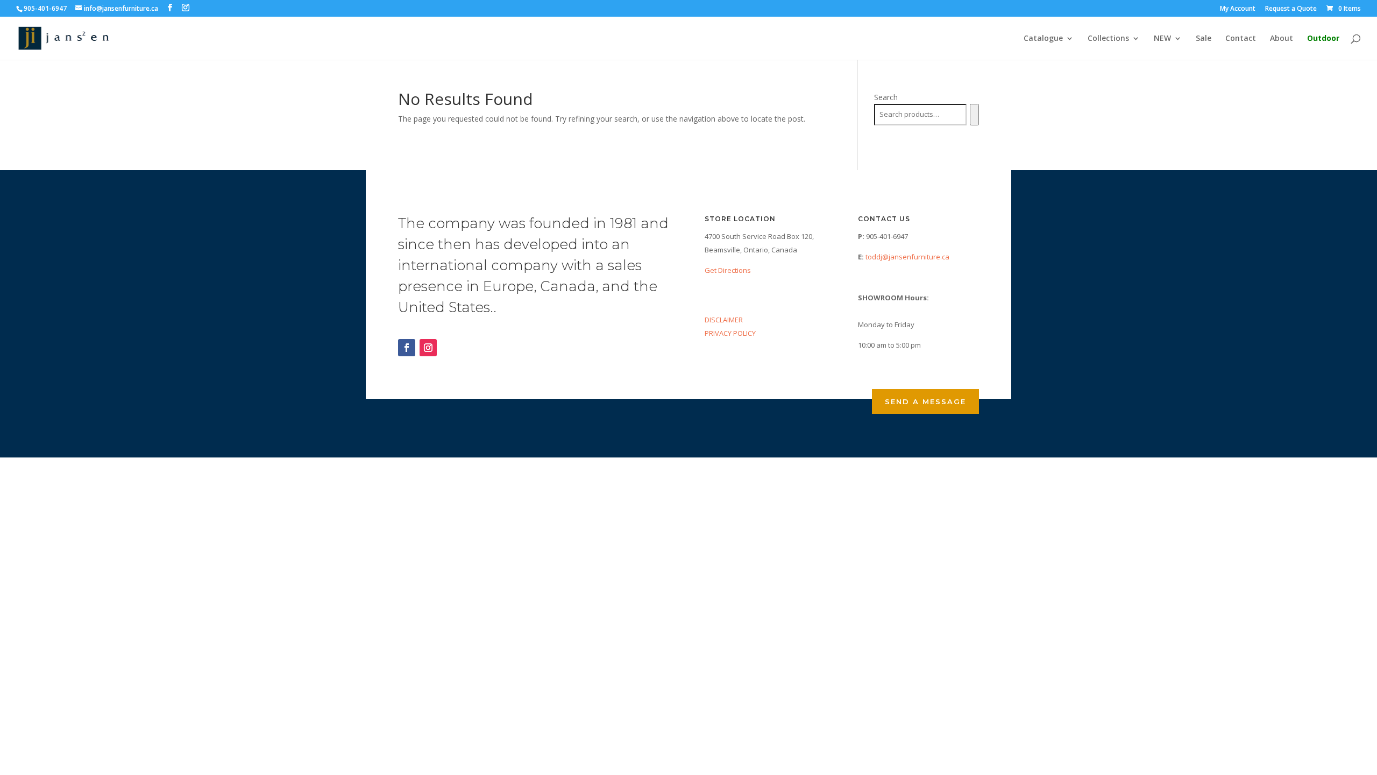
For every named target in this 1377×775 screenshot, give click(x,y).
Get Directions (728, 270)
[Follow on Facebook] (406, 347)
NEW (1162, 38)
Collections (1108, 38)
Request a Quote (1291, 9)
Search (886, 97)
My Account (1237, 9)
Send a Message (925, 401)
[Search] (974, 114)
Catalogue (1043, 38)
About (1281, 38)
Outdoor (1323, 38)
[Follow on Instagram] (428, 347)
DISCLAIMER (724, 320)
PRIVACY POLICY (730, 333)
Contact (1240, 38)
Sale (1203, 38)
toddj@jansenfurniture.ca (907, 257)
